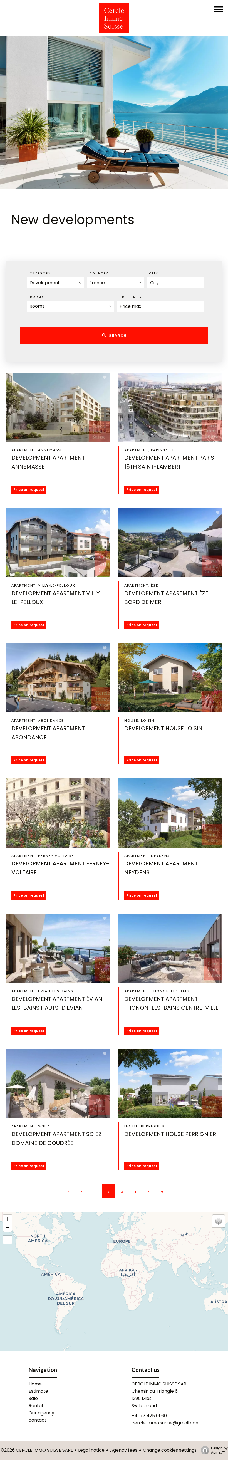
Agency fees (123, 1450)
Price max (131, 297)
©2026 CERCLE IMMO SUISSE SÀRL (37, 1450)
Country (99, 273)
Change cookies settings (170, 1450)
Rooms (37, 297)
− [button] (7, 1227)
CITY (153, 273)
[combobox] (55, 282)
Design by (219, 1450)
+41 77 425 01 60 (149, 1415)
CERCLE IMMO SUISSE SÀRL (160, 1384)
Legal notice (91, 1450)
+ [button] (7, 1219)
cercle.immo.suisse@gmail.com (166, 1423)
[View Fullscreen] (7, 1240)
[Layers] (218, 1221)
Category (40, 273)
